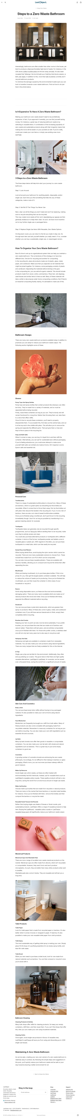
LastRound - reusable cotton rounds (39, 809)
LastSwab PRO (54, 1091)
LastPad (52, 1096)
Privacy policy (69, 1093)
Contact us (69, 1098)
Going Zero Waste (42, 8)
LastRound (53, 1095)
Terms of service (70, 1095)
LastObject (9, 1115)
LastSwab (42, 659)
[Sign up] (45, 1092)
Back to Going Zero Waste (42, 1074)
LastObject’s (34, 659)
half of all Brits (50, 77)
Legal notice (69, 1096)
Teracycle (33, 531)
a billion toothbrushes (30, 71)
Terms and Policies (41, 1115)
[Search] (5, 2)
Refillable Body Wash (55, 1098)
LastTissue (27, 1040)
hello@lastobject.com (15, 1110)
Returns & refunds (70, 1091)
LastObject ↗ (20, 1115)
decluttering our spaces (51, 217)
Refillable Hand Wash (55, 1100)
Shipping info (69, 1089)
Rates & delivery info (9, 1102)
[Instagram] (78, 1115)
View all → (53, 1102)
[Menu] (2, 2)
